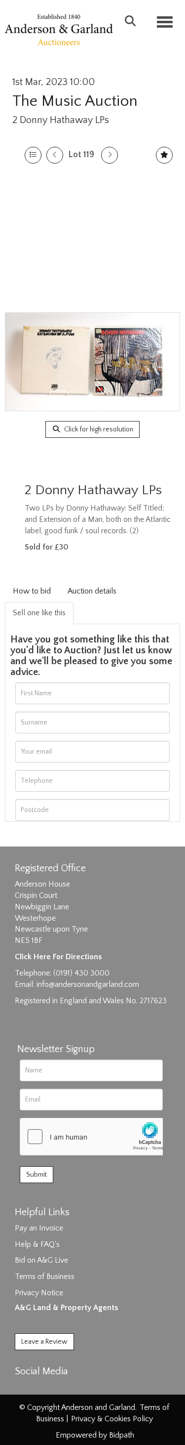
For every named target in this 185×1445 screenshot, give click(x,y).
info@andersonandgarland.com (88, 984)
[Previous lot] (54, 155)
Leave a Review (44, 1342)
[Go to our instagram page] (65, 1388)
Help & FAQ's (37, 1244)
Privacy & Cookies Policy (112, 1418)
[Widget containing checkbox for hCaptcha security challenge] (94, 1136)
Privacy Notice (39, 1292)
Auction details (92, 591)
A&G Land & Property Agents (66, 1307)
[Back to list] (33, 155)
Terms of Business (44, 1276)
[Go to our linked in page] (45, 1388)
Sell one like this (39, 612)
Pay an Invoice (39, 1228)
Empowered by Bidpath (95, 1435)
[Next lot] (109, 155)
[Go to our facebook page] (24, 1388)
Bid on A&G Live (41, 1260)
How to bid (32, 591)
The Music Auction (75, 101)
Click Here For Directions (58, 956)
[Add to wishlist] (164, 155)
